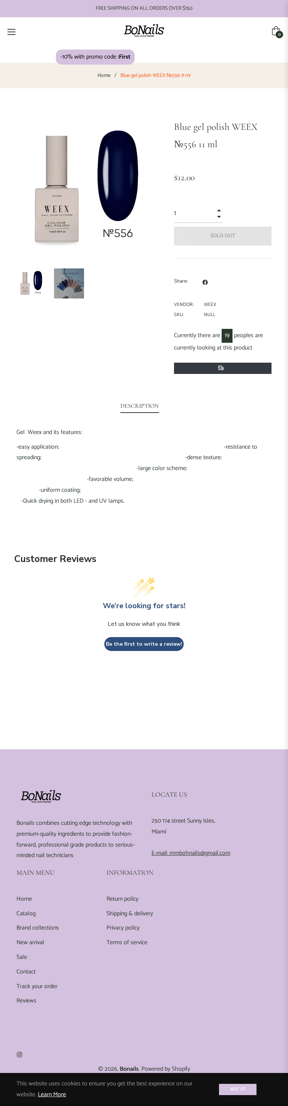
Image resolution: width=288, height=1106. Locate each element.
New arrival (30, 942)
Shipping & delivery (129, 914)
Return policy (122, 899)
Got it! (237, 1089)
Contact (26, 972)
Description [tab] (139, 406)
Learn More (52, 1094)
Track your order (36, 986)
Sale (21, 957)
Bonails (129, 1069)
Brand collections (37, 928)
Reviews (26, 1001)
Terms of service (126, 942)
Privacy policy (123, 928)
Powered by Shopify (165, 1069)
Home (104, 76)
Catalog (26, 914)
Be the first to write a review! (144, 644)
